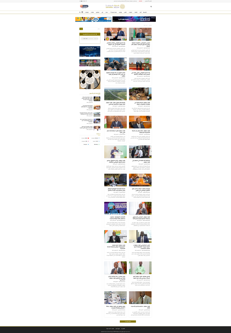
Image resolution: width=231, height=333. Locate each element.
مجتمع (97, 12)
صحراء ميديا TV (113, 12)
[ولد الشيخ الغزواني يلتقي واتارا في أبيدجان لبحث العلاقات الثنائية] (140, 64)
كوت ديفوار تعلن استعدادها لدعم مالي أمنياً (116, 131)
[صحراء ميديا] (115, 7)
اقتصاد (136, 12)
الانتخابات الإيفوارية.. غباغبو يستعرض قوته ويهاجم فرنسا (117, 217)
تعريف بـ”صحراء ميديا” (110, 328)
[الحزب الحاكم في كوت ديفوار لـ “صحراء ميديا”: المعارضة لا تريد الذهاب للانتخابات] (140, 236)
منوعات (87, 12)
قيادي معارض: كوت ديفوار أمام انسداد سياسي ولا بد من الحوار (141, 277)
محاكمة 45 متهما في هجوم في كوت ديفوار (141, 161)
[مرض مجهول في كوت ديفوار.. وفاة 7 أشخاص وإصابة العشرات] (115, 297)
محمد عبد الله (145, 220)
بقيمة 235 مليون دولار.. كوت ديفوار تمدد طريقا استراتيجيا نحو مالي (115, 103)
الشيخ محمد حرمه (119, 220)
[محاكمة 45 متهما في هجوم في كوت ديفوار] (140, 151)
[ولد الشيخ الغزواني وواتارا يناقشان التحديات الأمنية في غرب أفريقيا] (115, 34)
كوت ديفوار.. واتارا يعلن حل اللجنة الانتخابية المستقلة (141, 131)
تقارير (125, 12)
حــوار (107, 12)
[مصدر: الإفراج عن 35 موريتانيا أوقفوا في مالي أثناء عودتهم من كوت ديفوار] (115, 64)
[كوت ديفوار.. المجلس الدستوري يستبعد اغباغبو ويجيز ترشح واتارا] (140, 208)
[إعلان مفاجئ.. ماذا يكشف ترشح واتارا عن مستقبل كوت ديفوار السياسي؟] (115, 267)
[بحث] (80, 12)
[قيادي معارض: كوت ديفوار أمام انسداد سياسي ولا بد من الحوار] (140, 267)
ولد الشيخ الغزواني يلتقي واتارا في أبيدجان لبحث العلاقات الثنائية (140, 73)
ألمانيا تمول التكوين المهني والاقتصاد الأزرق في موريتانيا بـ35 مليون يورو (125, 1)
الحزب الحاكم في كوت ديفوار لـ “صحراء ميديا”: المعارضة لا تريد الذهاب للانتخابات (141, 246)
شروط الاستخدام (110, 331)
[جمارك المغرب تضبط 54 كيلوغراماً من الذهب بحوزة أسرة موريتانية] (97, 114)
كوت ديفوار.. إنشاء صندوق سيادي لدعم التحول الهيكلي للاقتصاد (116, 161)
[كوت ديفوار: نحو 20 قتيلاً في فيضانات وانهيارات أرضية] (140, 94)
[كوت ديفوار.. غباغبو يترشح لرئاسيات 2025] (140, 297)
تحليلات (130, 12)
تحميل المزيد (128, 321)
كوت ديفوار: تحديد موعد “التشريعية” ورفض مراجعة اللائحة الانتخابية (116, 246)
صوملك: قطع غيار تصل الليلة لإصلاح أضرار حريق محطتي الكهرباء (86, 127)
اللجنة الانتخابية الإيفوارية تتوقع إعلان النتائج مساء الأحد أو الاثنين (116, 189)
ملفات (92, 12)
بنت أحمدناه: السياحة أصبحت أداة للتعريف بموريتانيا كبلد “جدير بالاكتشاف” (86, 120)
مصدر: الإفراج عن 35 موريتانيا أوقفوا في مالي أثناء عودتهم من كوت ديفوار (115, 74)
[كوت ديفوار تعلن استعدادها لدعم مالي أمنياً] (115, 122)
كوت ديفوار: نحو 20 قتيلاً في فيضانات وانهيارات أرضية (142, 103)
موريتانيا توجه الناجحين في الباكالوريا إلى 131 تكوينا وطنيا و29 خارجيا (87, 107)
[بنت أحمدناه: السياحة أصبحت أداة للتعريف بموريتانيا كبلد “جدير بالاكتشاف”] (97, 121)
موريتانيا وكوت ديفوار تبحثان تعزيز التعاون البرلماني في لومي (141, 189)
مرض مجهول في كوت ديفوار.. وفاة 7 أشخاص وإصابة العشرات (115, 307)
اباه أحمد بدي (120, 310)
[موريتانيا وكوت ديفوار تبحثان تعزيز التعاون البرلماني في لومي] (140, 180)
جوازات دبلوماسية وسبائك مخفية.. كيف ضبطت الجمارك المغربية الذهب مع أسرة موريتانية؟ (87, 99)
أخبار (141, 12)
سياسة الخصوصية (104, 331)
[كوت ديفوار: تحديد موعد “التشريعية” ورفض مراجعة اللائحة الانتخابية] (115, 236)
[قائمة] (151, 6)
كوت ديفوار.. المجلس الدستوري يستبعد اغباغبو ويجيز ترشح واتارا (141, 217)
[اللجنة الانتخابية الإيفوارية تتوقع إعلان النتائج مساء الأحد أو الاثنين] (115, 180)
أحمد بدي (145, 134)
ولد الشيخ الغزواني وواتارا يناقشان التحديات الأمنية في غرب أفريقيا (116, 43)
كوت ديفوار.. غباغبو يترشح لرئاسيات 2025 (140, 307)
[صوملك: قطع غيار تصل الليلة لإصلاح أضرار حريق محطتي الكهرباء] (97, 128)
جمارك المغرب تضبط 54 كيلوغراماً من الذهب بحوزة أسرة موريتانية (86, 113)
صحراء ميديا (145, 48)
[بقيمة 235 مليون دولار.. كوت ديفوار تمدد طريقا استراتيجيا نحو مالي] (115, 94)
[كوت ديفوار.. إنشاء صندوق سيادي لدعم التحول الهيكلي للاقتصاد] (115, 151)
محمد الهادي (120, 106)
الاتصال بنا (123, 328)
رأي (102, 12)
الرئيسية (145, 12)
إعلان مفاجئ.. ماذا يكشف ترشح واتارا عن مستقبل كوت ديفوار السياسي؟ (116, 278)
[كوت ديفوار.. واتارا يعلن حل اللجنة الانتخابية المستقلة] (140, 122)
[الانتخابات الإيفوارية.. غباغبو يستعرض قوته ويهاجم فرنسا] (115, 208)
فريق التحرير (118, 328)
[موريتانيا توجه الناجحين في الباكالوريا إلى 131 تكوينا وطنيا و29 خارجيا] (97, 107)
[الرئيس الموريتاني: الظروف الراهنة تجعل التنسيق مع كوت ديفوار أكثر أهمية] (140, 34)
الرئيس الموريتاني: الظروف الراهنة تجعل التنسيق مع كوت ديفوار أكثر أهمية (140, 44)
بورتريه (120, 12)
